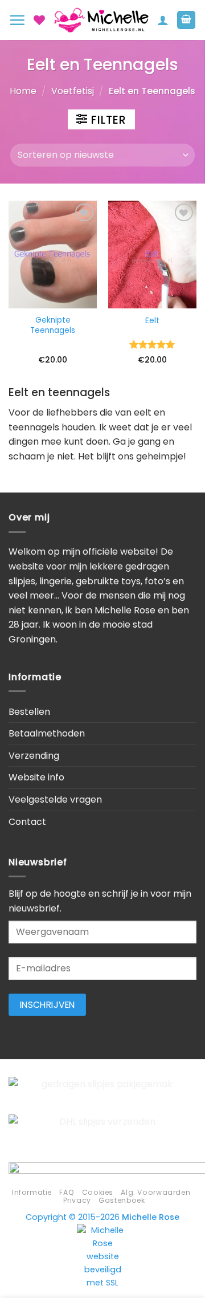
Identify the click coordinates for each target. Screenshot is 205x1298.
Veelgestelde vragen (55, 799)
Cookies (97, 1192)
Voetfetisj (72, 90)
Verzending (34, 755)
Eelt (152, 321)
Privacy (77, 1200)
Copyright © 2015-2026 (102, 1217)
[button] (17, 20)
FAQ (66, 1192)
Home (23, 90)
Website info (36, 777)
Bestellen (29, 711)
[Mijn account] (163, 19)
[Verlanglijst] (39, 19)
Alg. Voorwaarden (155, 1192)
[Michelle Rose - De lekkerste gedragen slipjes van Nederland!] (101, 20)
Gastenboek (122, 1200)
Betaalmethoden (47, 733)
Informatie (32, 1192)
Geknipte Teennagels (52, 325)
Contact (27, 821)
